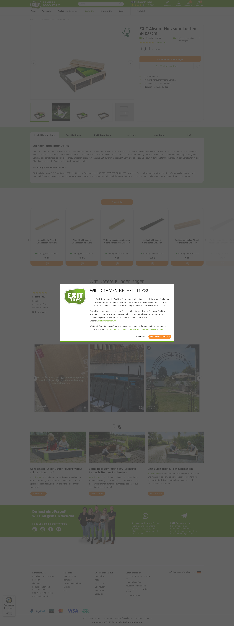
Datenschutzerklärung (106, 320)
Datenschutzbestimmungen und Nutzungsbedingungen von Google (134, 329)
